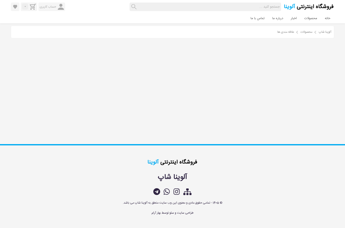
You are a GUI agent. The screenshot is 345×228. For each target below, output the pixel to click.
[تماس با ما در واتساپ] (167, 191)
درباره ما (277, 18)
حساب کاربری (48, 6)
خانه (327, 18)
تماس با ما (258, 18)
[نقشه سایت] (187, 191)
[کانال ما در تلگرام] (156, 191)
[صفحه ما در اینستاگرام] (177, 191)
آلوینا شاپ (325, 32)
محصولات (310, 18)
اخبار (294, 18)
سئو (171, 212)
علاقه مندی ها (285, 32)
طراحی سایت (185, 212)
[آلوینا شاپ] (309, 9)
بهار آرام (156, 212)
